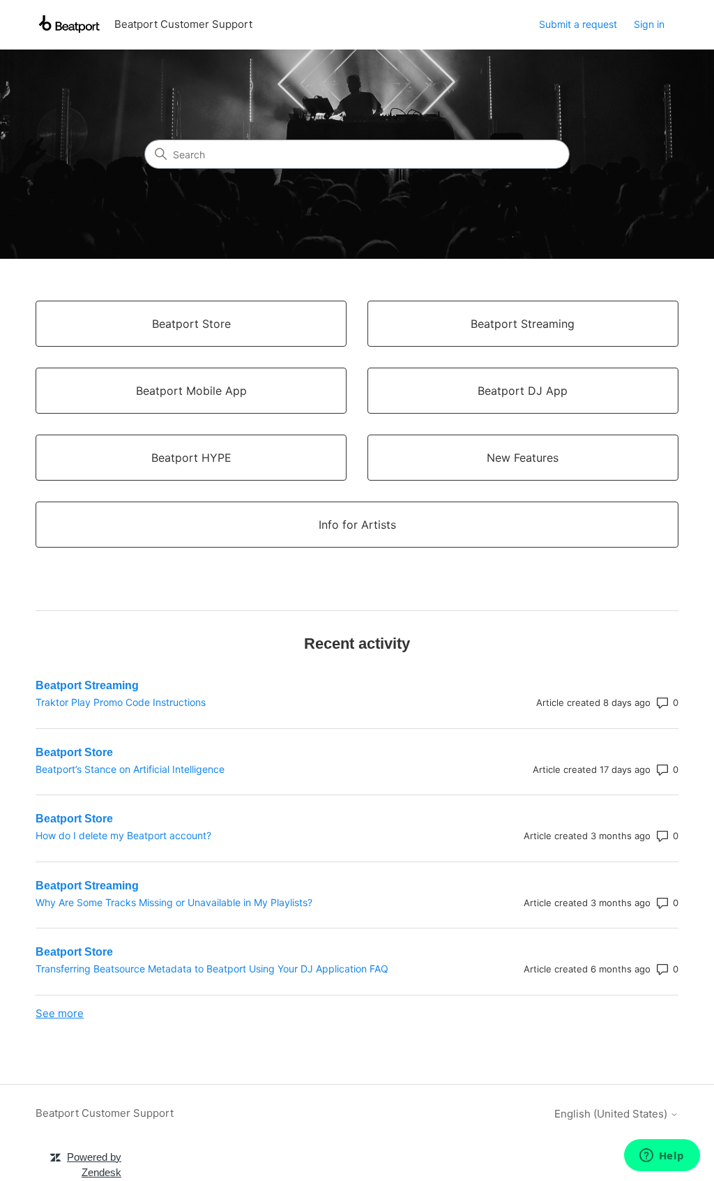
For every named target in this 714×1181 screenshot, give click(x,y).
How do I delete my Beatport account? (123, 835)
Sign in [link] (649, 24)
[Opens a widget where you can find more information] (661, 1156)
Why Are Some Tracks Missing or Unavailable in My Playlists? (174, 902)
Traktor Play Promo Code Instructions (121, 702)
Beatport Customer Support (105, 1113)
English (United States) (612, 1114)
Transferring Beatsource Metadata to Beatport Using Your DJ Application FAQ (212, 969)
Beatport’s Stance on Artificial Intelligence (130, 769)
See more (60, 1013)
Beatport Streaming (87, 685)
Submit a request (578, 24)
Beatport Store (74, 752)
